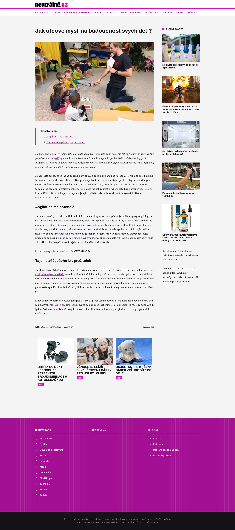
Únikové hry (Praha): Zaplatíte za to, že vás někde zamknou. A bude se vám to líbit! (180, 109)
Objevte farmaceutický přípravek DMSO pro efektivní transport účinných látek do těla (180, 238)
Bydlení (56, 12)
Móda (123, 12)
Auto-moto (41, 12)
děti (57, 158)
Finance (97, 12)
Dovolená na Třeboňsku (175, 251)
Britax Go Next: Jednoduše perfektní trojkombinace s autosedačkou (52, 373)
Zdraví (179, 12)
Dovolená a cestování (77, 12)
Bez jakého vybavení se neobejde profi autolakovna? (180, 152)
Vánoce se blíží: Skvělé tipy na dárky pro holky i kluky (94, 370)
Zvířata (191, 12)
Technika (167, 12)
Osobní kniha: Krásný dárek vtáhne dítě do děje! (134, 370)
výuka (58, 305)
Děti (152, 327)
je (50, 154)
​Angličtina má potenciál (60, 136)
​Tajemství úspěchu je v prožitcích (65, 142)
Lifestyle (111, 12)
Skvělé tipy (151, 12)
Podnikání (135, 12)
